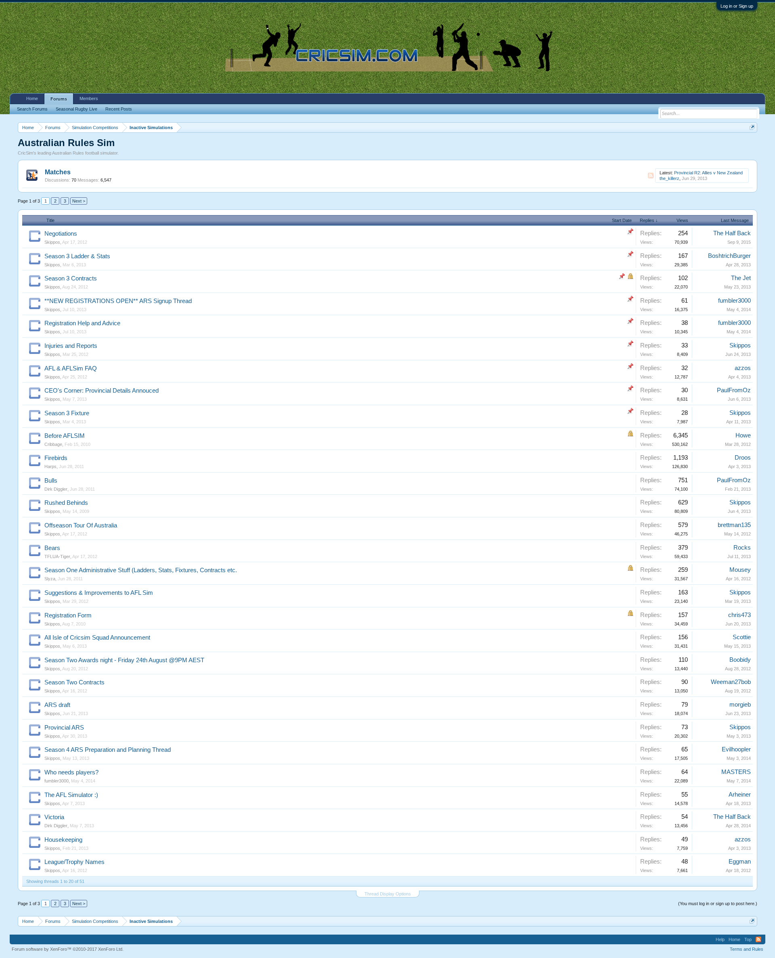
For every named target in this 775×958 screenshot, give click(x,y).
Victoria (54, 817)
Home (32, 98)
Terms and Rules (746, 949)
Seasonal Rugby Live (76, 109)
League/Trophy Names (74, 862)
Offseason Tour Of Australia (80, 525)
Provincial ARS (64, 727)
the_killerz (669, 178)
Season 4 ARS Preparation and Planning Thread (107, 750)
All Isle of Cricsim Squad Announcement (97, 637)
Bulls (50, 480)
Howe (743, 435)
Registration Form (68, 615)
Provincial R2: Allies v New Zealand (708, 172)
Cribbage (53, 444)
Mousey (740, 570)
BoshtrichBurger (729, 256)
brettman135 (734, 525)
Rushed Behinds (66, 503)
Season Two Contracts (74, 682)
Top (748, 939)
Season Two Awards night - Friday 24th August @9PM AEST (124, 660)
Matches (58, 172)
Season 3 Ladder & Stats (77, 256)
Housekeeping (63, 840)
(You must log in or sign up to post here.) (717, 903)
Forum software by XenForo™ (68, 949)
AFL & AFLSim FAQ (70, 368)
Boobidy (740, 660)
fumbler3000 (734, 300)
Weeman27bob (731, 682)
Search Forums (32, 109)
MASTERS (736, 772)
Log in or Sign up (737, 6)
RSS (651, 175)
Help (720, 939)
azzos (743, 368)
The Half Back (732, 233)
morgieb (740, 704)
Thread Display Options (387, 893)
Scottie (742, 637)
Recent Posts (118, 109)
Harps (50, 466)
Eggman (740, 861)
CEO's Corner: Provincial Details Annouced (101, 390)
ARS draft (57, 705)
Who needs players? (71, 772)
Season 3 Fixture (66, 413)
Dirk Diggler (55, 489)
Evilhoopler (736, 749)
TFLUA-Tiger (57, 556)
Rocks (742, 547)
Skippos (52, 242)
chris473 (739, 615)
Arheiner (740, 794)
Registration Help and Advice (82, 323)
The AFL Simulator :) (71, 795)
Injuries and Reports (70, 346)
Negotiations (60, 233)
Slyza (49, 578)
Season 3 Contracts (70, 278)
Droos (743, 457)
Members (89, 98)
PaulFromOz (734, 390)
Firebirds (55, 458)
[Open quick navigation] (752, 127)
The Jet (741, 278)
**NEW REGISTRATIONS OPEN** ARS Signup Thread (118, 301)
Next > (78, 201)
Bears (52, 548)
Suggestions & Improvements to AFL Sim (98, 593)
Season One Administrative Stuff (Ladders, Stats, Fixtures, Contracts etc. (140, 570)
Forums (58, 98)
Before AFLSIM (64, 436)
